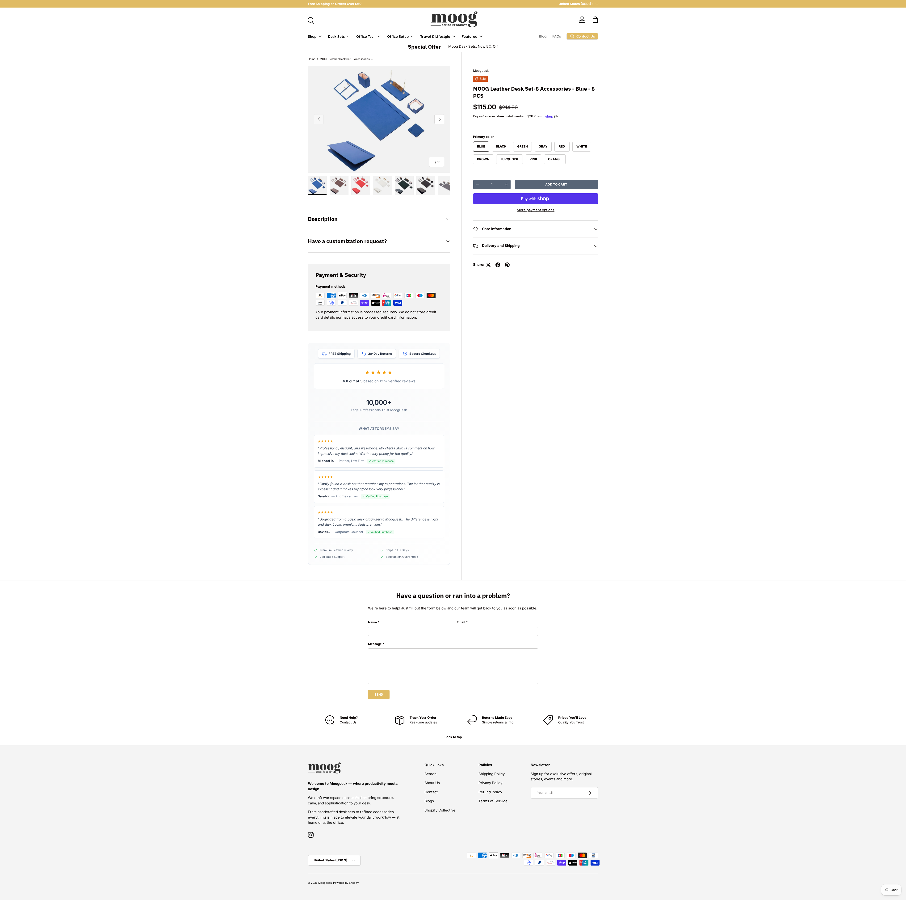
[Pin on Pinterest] (507, 265)
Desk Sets (336, 36)
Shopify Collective (439, 810)
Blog (543, 36)
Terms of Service (493, 801)
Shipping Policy (491, 774)
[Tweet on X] (488, 265)
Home (311, 59)
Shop (312, 36)
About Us (432, 783)
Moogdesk (481, 70)
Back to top (453, 737)
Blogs (429, 801)
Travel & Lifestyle (435, 36)
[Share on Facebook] (498, 265)
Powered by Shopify (346, 882)
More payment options (535, 210)
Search (430, 774)
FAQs (556, 36)
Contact (431, 792)
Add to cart (556, 184)
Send (378, 694)
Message (375, 644)
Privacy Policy (490, 783)
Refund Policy (490, 792)
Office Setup (398, 36)
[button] (595, 19)
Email (461, 622)
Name (372, 622)
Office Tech (366, 36)
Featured (469, 36)
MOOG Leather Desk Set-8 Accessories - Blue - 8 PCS (346, 59)
